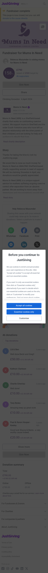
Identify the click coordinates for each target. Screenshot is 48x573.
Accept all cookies (24, 305)
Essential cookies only (24, 312)
